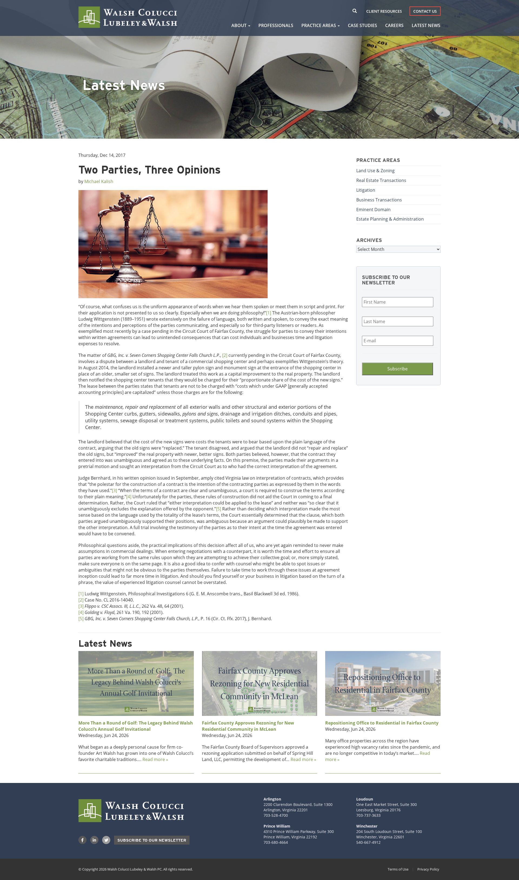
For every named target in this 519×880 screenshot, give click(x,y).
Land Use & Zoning (375, 171)
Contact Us (425, 11)
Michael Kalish (98, 181)
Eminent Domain (373, 209)
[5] (218, 509)
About (239, 25)
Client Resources (384, 11)
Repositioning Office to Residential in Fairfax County (381, 723)
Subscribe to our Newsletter (151, 840)
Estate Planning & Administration (390, 219)
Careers (394, 25)
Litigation (365, 190)
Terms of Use (398, 869)
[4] (128, 497)
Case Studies (362, 25)
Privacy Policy (428, 869)
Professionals (275, 25)
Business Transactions (379, 200)
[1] (268, 313)
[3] (114, 490)
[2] (224, 355)
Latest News (426, 25)
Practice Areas (319, 25)
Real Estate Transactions (381, 180)
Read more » (155, 759)
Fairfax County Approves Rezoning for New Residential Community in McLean (248, 726)
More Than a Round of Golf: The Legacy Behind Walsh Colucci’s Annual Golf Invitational (135, 726)
